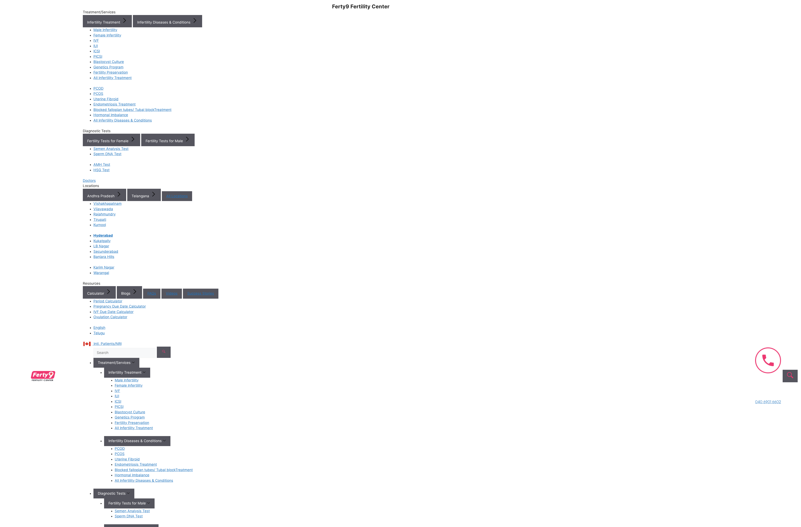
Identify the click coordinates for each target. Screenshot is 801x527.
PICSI (97, 56)
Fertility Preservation (110, 72)
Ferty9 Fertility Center (360, 6)
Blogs (126, 293)
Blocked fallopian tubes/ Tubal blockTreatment (132, 110)
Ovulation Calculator (110, 317)
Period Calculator (107, 301)
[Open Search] (790, 376)
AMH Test (101, 164)
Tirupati (99, 220)
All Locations (177, 196)
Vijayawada (103, 209)
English (99, 328)
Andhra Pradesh (101, 196)
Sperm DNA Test (107, 154)
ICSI (96, 51)
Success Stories (200, 293)
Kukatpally (102, 241)
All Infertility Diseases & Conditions (122, 120)
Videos (172, 293)
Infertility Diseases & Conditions (164, 22)
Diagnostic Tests (112, 493)
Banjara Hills (103, 257)
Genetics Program (108, 67)
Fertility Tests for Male (165, 141)
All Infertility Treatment (112, 78)
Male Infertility (105, 30)
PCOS (98, 94)
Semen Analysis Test (110, 149)
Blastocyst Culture (108, 62)
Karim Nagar (103, 267)
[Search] (164, 352)
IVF (96, 40)
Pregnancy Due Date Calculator (119, 306)
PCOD (98, 88)
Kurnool (99, 225)
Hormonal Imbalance (110, 115)
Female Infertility (107, 35)
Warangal (101, 273)
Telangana (141, 196)
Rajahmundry (104, 214)
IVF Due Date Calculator (113, 312)
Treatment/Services (115, 363)
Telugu (99, 333)
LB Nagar (101, 246)
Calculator (96, 293)
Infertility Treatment (104, 22)
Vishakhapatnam (107, 203)
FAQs (151, 293)
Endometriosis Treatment (114, 104)
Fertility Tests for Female (108, 141)
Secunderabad (105, 251)
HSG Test (101, 170)
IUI (95, 46)
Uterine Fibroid (105, 99)
